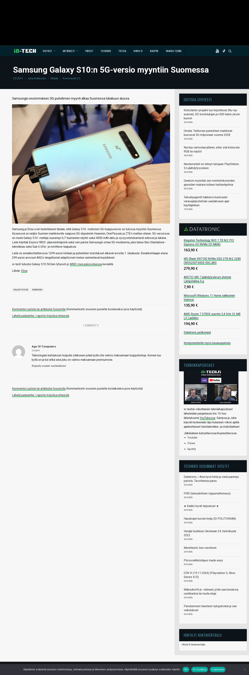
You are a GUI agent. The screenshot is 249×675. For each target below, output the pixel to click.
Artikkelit (69, 51)
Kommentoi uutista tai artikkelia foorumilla (38, 309)
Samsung (37, 290)
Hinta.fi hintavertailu (193, 644)
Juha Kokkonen (37, 78)
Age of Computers (44, 346)
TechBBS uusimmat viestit (206, 466)
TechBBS (106, 51)
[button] (218, 51)
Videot (89, 51)
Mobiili (54, 78)
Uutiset (47, 51)
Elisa (24, 270)
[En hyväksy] (244, 669)
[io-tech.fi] (25, 51)
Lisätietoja (218, 669)
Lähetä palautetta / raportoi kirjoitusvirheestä (40, 316)
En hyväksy (199, 669)
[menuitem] (49, 51)
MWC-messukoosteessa (86, 264)
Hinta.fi (138, 51)
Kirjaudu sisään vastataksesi (49, 366)
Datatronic (203, 229)
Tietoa (122, 51)
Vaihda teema (173, 51)
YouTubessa (207, 418)
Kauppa (154, 51)
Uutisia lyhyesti (198, 99)
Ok (186, 669)
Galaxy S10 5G (20, 290)
